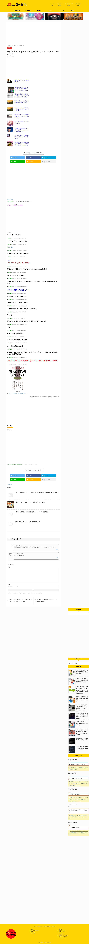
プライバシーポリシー (38, 926)
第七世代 (39, 10)
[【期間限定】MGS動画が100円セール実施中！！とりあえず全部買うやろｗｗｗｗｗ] (10, 144)
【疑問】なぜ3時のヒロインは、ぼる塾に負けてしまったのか (82, 723)
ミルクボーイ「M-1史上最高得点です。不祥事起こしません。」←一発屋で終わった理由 (82, 732)
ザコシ (50, 10)
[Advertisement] (33, 33)
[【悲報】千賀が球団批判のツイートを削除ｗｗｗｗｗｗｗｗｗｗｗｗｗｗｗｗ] (10, 130)
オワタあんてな (62, 931)
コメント (33, 567)
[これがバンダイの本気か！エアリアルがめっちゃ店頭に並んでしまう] (10, 110)
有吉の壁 (33, 933)
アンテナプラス (62, 930)
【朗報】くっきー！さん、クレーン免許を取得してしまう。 (30, 502)
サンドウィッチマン (35, 930)
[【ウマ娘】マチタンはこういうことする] (10, 124)
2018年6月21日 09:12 (19, 553)
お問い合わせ (78, 4)
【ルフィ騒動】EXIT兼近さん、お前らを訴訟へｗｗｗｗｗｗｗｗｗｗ (82, 748)
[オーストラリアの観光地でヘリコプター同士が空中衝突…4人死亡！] (10, 117)
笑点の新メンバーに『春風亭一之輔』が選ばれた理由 (82, 739)
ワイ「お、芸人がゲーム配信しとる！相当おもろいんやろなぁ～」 (82, 671)
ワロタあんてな (28, 10)
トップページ (52, 926)
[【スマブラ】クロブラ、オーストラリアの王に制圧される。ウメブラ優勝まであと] (10, 89)
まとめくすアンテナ (63, 936)
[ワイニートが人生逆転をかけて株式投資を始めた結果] (10, 103)
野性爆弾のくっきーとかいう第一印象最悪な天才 (27, 521)
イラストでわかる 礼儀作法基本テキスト (17, 393)
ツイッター (59, 4)
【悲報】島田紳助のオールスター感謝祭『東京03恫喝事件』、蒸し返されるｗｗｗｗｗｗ (82, 716)
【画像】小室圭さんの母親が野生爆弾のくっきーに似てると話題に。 (32, 512)
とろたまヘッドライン (63, 935)
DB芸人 (32, 931)
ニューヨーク (61, 10)
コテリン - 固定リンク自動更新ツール (8, 80)
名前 (9, 584)
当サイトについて (69, 4)
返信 (57, 549)
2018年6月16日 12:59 (19, 545)
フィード (52, 4)
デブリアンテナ (62, 934)
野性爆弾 (10, 484)
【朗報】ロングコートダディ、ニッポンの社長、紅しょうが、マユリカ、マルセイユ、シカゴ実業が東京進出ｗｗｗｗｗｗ (82, 690)
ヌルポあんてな (16, 10)
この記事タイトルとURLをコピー (34, 153)
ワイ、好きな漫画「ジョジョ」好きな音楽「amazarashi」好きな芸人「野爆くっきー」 (37, 492)
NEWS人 (61, 929)
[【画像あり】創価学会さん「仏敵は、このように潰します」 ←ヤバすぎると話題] (10, 96)
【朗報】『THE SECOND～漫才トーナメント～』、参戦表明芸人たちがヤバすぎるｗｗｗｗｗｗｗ (82, 707)
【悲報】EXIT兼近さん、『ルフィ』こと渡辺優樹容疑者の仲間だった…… (82, 680)
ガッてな (61, 933)
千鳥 (32, 929)
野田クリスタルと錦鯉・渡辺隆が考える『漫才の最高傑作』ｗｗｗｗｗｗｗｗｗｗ (82, 699)
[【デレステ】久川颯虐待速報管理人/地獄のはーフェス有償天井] (10, 137)
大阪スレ (72, 10)
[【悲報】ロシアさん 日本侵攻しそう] (10, 82)
